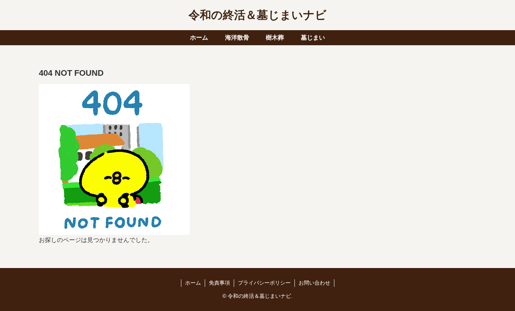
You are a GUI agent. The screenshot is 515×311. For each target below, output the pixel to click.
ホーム (193, 283)
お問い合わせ (314, 283)
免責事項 (219, 283)
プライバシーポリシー (264, 283)
